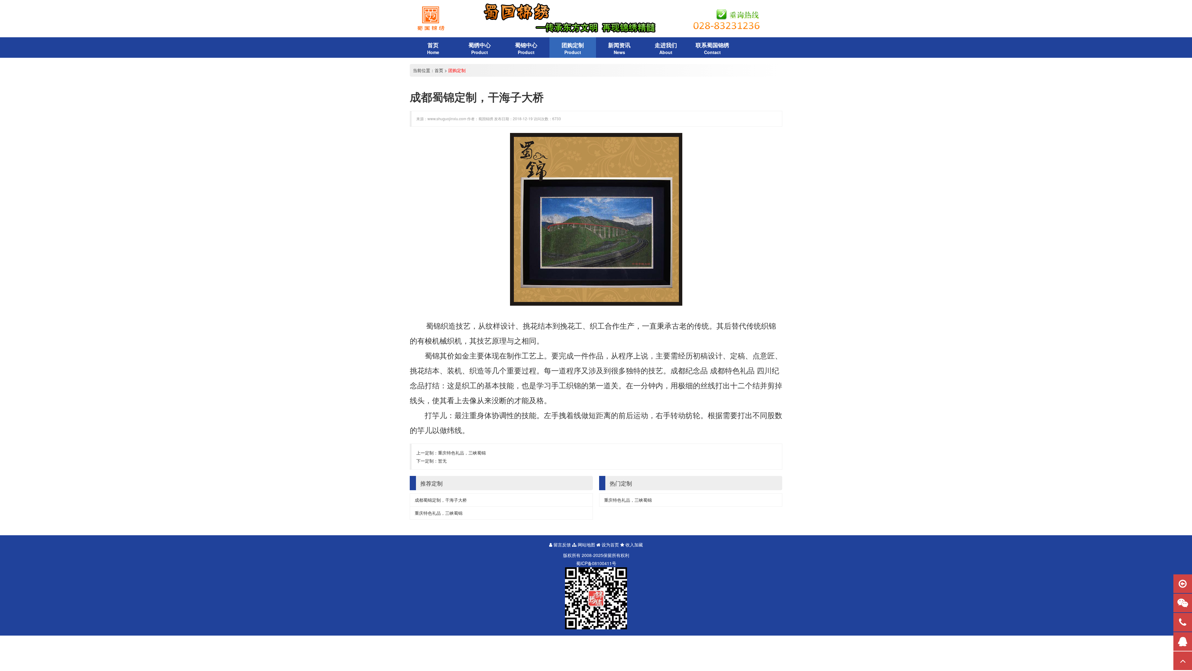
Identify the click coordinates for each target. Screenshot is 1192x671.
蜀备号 (596, 563)
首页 (439, 70)
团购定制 (457, 70)
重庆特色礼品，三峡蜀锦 (462, 453)
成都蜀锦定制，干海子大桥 (441, 500)
